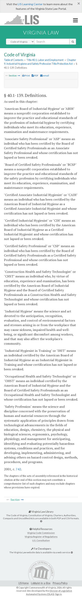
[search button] (72, 42)
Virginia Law (41, 32)
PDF (36, 75)
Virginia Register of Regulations (41, 536)
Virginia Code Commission (41, 533)
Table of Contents (13, 59)
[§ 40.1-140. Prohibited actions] (19, 75)
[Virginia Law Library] (41, 521)
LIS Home (24, 583)
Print (27, 75)
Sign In (58, 594)
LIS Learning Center (30, 4)
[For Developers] (72, 552)
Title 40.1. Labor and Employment (44, 59)
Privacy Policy (60, 583)
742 (18, 469)
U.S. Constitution (41, 540)
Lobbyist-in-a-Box (40, 583)
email (46, 75)
